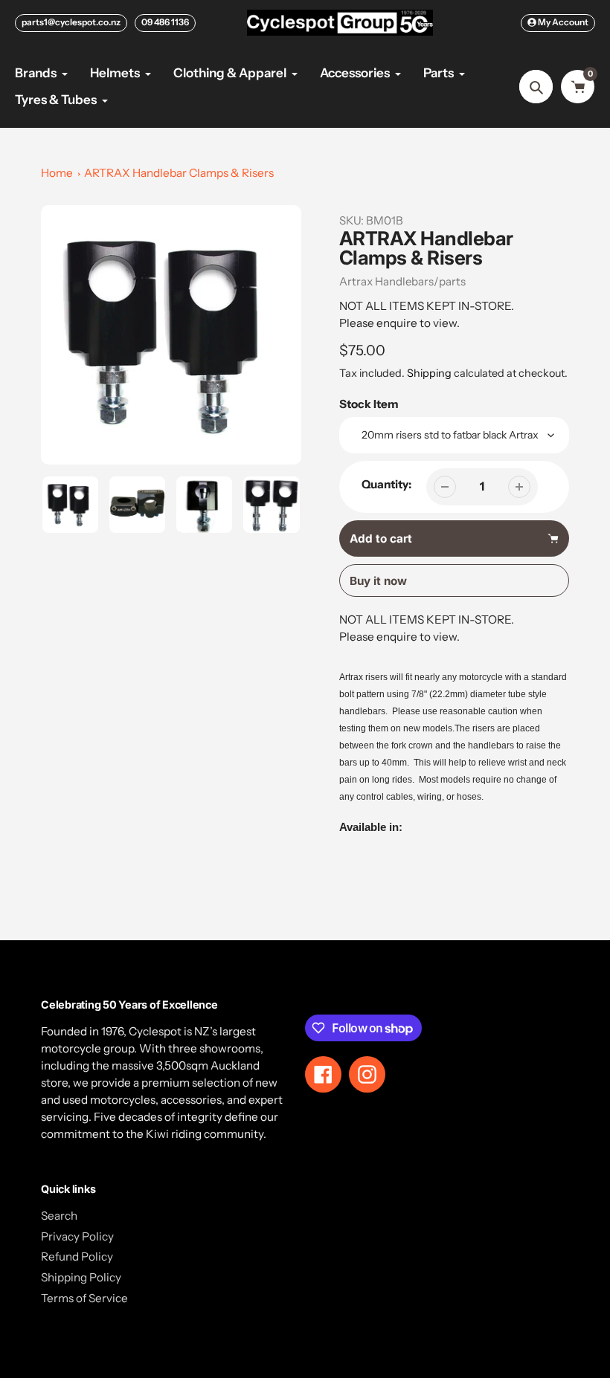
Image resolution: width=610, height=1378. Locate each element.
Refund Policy (77, 1256)
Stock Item (369, 404)
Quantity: (386, 484)
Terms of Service (84, 1298)
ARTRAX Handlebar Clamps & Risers (179, 173)
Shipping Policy (81, 1277)
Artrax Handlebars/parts (402, 281)
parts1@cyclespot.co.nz (71, 22)
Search (59, 1216)
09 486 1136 (165, 22)
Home (57, 173)
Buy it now (378, 581)
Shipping (429, 373)
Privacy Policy (77, 1236)
